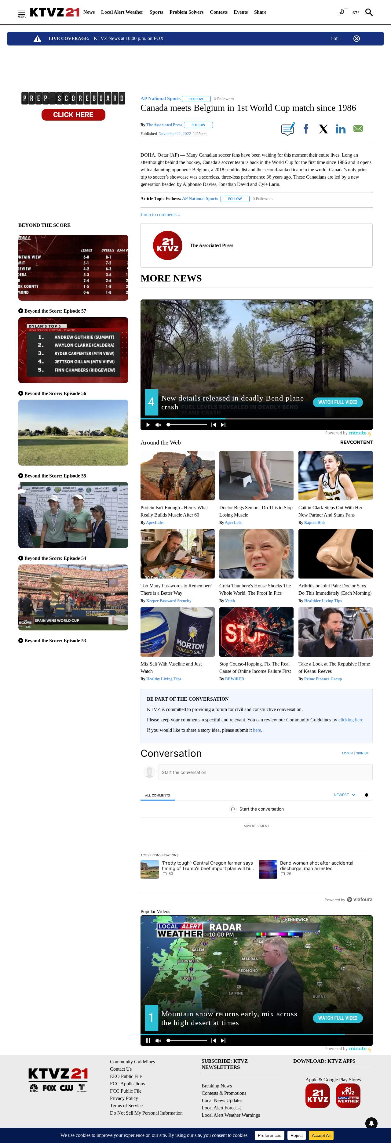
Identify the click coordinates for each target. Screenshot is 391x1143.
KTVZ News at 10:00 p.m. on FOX (129, 38)
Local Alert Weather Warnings (231, 1115)
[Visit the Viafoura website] (360, 899)
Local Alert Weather (122, 12)
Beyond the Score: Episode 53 (55, 640)
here (257, 730)
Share (260, 12)
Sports (156, 12)
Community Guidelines (132, 1061)
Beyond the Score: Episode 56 (55, 393)
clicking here (350, 719)
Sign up (362, 753)
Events (241, 12)
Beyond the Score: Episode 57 (55, 311)
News (89, 12)
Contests (219, 12)
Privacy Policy (124, 1098)
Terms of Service (126, 1105)
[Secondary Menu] (26, 12)
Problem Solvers (186, 12)
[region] (257, 826)
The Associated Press (164, 124)
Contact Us (121, 1069)
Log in (347, 753)
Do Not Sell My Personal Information (146, 1113)
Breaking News (217, 1085)
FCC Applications (127, 1083)
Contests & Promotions (224, 1093)
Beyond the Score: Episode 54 (55, 558)
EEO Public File (126, 1076)
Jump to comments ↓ (160, 214)
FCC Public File (125, 1091)
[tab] (158, 795)
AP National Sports (200, 198)
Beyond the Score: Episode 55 (55, 475)
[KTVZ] (54, 12)
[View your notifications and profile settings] (366, 795)
